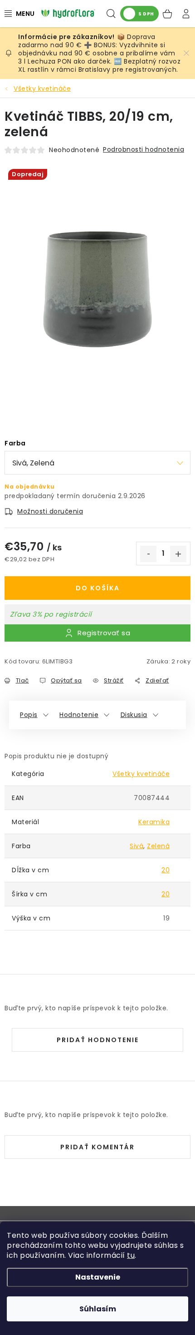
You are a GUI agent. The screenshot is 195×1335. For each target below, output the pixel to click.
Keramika (154, 821)
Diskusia (134, 714)
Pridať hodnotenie (98, 1039)
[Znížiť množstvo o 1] (148, 554)
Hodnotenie (78, 714)
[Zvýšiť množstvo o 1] (178, 554)
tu (131, 1255)
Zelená (158, 845)
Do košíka (98, 588)
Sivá (136, 845)
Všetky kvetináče (141, 773)
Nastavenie (97, 1277)
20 (165, 870)
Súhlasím (97, 1309)
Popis (29, 714)
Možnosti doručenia (50, 511)
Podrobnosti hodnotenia (143, 149)
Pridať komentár (97, 1147)
